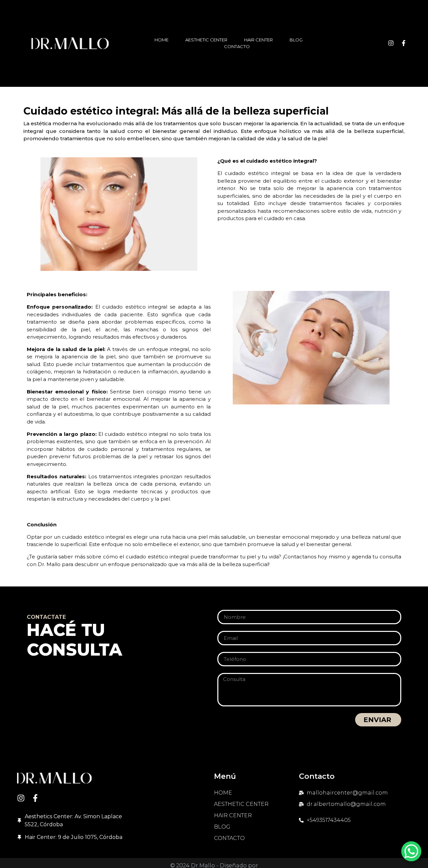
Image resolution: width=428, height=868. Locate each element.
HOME (161, 39)
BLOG (296, 39)
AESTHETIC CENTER (206, 39)
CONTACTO (237, 46)
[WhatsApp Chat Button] (411, 851)
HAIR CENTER (258, 39)
